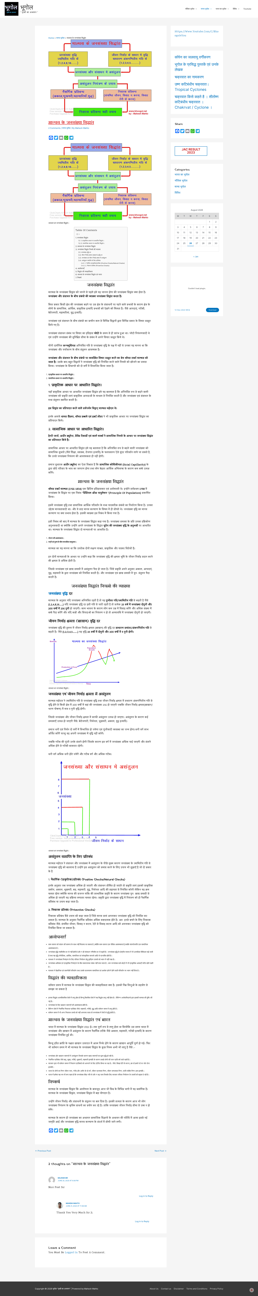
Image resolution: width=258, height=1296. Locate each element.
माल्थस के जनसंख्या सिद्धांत (87, 246)
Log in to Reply (146, 1196)
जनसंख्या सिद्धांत (82, 238)
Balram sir (63, 1178)
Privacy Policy (216, 1288)
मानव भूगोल (205, 9)
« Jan (195, 256)
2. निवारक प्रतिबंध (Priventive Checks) (97, 266)
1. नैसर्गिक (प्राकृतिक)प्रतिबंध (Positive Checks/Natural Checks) (105, 263)
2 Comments (54, 128)
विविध (235, 9)
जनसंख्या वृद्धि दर (86, 252)
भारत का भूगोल (221, 9)
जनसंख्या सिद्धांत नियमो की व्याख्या (89, 249)
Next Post (160, 1151)
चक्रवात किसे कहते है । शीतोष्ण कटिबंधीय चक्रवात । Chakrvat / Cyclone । (196, 101)
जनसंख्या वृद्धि (58, 593)
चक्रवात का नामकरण (189, 77)
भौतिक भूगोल (189, 9)
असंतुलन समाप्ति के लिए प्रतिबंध (91, 260)
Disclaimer (179, 1288)
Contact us (166, 1288)
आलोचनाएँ (81, 268)
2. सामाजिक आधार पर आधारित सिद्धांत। (93, 243)
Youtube (247, 9)
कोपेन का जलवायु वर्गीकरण (192, 57)
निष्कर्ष (79, 277)
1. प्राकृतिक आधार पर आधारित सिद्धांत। (92, 241)
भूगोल (26, 7)
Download (212, 310)
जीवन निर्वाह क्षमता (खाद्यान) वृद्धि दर (92, 255)
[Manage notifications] (252, 1290)
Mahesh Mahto (73, 1203)
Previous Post (43, 1151)
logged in (71, 1253)
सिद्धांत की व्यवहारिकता (85, 271)
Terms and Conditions (196, 1288)
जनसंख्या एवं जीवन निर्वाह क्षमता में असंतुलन (94, 258)
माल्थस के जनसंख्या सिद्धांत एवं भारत (90, 274)
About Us (154, 1288)
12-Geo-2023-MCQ (182, 310)
